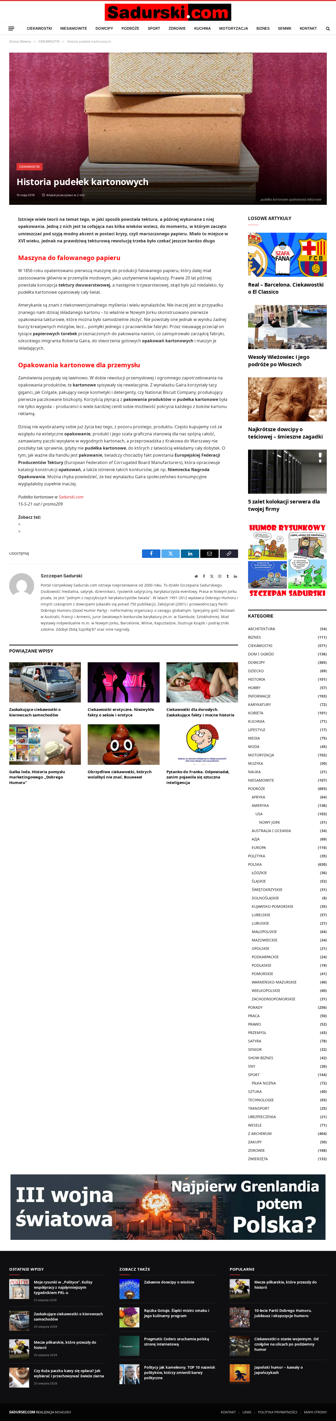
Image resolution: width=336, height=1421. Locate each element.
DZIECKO (256, 670)
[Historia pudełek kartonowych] (168, 129)
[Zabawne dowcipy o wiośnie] (129, 1289)
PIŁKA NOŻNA (264, 1083)
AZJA (256, 839)
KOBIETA (255, 712)
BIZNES (263, 28)
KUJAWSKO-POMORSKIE (272, 906)
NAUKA (254, 771)
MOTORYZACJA (233, 28)
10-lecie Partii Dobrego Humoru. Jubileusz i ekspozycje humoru (283, 1313)
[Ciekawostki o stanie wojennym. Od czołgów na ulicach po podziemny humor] (240, 1346)
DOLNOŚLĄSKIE (265, 897)
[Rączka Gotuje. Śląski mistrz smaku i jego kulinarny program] (129, 1317)
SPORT (154, 28)
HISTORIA (256, 679)
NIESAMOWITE (73, 28)
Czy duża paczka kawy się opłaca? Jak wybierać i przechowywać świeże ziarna (69, 1373)
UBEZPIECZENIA (262, 1116)
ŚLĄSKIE (259, 881)
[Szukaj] (327, 28)
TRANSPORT (258, 1108)
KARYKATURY (259, 704)
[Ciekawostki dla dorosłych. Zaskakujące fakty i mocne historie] (202, 682)
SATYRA (254, 1040)
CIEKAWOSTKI (39, 28)
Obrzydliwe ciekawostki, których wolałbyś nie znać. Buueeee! (119, 774)
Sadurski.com (71, 497)
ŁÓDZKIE (259, 872)
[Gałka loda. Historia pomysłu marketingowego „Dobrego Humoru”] (45, 744)
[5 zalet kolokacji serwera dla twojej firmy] (287, 472)
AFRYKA (258, 796)
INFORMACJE (259, 696)
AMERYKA (260, 805)
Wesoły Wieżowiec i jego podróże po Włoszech (278, 360)
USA (258, 813)
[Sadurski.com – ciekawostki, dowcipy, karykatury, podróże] (168, 12)
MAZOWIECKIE (264, 940)
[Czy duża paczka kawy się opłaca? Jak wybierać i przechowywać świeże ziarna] (19, 1378)
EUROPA (259, 847)
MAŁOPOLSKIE (264, 931)
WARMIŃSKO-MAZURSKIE (274, 982)
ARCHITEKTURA (261, 628)
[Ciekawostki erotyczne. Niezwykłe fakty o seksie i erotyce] (123, 682)
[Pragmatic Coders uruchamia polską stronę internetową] (129, 1346)
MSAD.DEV (63, 1412)
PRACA (254, 1015)
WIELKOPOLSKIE (266, 990)
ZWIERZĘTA (258, 1158)
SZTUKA (255, 1091)
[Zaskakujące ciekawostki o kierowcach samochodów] (45, 682)
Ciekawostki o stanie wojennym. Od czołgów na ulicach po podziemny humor (286, 1344)
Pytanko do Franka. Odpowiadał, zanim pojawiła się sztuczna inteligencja (198, 777)
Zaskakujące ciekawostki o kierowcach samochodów (35, 712)
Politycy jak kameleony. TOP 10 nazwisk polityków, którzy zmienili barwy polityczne (179, 1372)
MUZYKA (255, 763)
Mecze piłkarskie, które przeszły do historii (65, 1345)
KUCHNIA (202, 28)
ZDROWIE (177, 28)
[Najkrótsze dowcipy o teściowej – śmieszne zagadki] (287, 399)
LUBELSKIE (261, 914)
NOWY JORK (269, 822)
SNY (251, 1066)
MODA (253, 746)
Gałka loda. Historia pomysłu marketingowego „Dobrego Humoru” (37, 777)
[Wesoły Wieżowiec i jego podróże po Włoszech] (287, 327)
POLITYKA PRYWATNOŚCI (277, 1412)
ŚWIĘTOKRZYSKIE (267, 889)
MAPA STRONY (315, 1412)
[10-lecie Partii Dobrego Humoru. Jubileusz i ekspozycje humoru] (240, 1317)
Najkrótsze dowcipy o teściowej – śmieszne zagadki (285, 433)
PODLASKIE (261, 965)
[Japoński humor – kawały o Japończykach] (240, 1374)
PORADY (255, 1007)
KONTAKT (308, 28)
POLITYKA (256, 855)
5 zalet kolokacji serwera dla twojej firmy (284, 505)
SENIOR (255, 1049)
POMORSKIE (262, 973)
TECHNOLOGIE (261, 1099)
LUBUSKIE (260, 923)
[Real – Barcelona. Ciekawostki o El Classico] (287, 255)
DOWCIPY (104, 28)
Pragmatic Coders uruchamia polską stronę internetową (176, 1341)
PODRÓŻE (130, 28)
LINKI (247, 1412)
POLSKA (255, 864)
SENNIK (284, 28)
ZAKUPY (255, 1141)
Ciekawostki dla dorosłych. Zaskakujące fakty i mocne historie (200, 712)
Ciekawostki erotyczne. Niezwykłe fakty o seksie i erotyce (121, 712)
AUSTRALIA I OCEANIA (271, 830)
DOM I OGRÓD (261, 653)
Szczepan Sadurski (61, 575)
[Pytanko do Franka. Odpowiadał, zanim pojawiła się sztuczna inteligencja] (202, 744)
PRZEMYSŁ (257, 1032)
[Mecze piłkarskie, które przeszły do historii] (19, 1349)
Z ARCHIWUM (260, 1133)
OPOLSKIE (260, 948)
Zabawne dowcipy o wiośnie (169, 1282)
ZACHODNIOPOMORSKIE (273, 998)
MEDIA (254, 738)
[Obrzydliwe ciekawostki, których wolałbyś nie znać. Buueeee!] (123, 744)
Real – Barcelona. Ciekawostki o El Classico (286, 288)
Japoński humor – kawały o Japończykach (278, 1370)
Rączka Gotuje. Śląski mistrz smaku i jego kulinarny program (176, 1313)
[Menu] (11, 28)
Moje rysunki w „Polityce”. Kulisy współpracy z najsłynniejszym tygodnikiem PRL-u (63, 1287)
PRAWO (254, 1024)
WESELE (255, 1125)
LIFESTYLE (256, 729)
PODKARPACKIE (265, 956)
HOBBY (254, 687)
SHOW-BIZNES (260, 1057)
